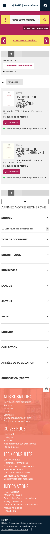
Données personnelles (26, 504)
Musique (8, 408)
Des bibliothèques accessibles (20, 498)
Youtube (8, 440)
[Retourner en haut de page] (25, 201)
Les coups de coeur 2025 (17, 472)
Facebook (9, 434)
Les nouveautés (12, 459)
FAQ (6, 491)
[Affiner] (11, 54)
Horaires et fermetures (16, 463)
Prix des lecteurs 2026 (15, 469)
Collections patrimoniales (17, 418)
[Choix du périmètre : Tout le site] (5, 19)
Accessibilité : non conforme (14, 529)
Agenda (8, 405)
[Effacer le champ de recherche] (38, 19)
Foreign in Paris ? (13, 501)
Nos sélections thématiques (18, 466)
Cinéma (8, 411)
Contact (14, 491)
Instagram (9, 437)
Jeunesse (9, 415)
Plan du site (10, 511)
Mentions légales (13, 508)
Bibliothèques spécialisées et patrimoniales (21, 523)
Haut (46, 389)
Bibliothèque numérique (17, 421)
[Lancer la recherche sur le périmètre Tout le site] (44, 19)
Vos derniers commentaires (18, 479)
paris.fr (4, 520)
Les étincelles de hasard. (15, 117)
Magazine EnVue (13, 495)
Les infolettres (11, 447)
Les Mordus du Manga (16, 475)
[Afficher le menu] (4, 5)
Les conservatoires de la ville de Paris (18, 526)
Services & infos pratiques (17, 402)
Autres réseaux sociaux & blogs (20, 443)
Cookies (8, 504)
